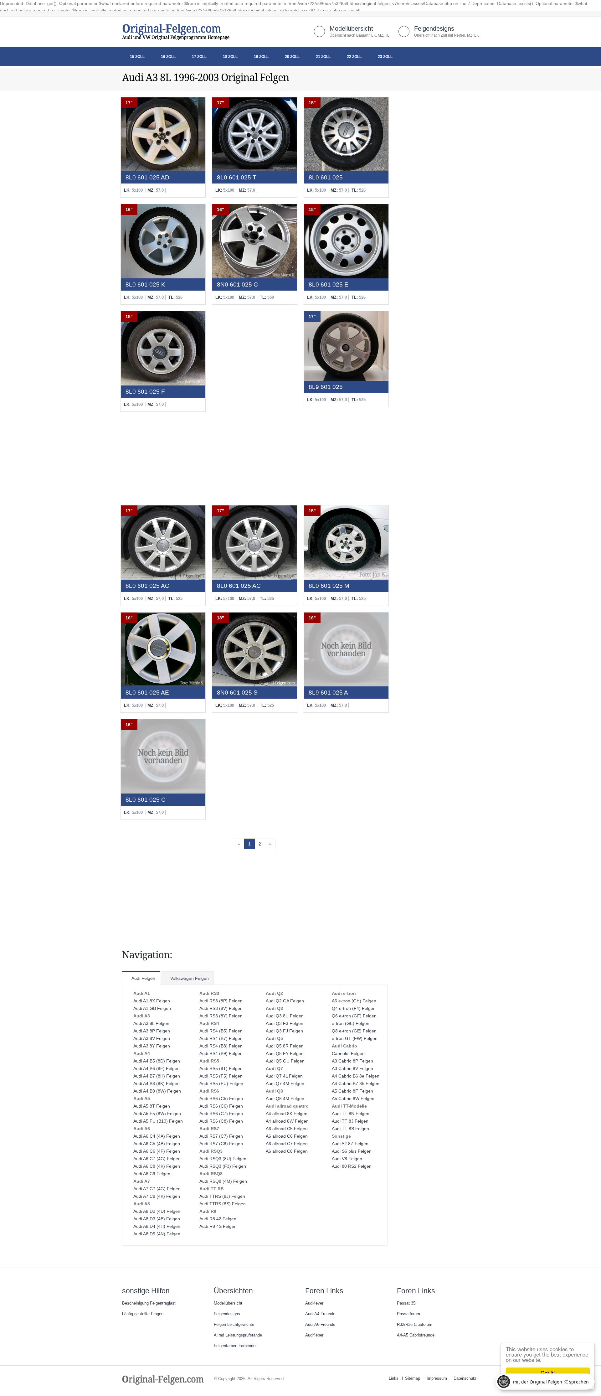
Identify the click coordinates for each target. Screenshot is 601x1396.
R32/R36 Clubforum (414, 1324)
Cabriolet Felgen (348, 1053)
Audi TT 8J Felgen (350, 1121)
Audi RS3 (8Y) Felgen (221, 1015)
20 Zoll (292, 56)
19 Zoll (261, 56)
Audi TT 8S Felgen (350, 1128)
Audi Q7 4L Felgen (284, 1075)
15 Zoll (137, 56)
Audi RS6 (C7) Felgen (221, 1113)
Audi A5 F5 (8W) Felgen (157, 1113)
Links (393, 1378)
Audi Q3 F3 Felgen (284, 1023)
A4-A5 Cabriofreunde (415, 1335)
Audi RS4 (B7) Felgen (221, 1038)
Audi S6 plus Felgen (352, 1151)
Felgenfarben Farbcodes (236, 1346)
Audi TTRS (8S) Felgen (222, 1203)
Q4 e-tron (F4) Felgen (354, 1008)
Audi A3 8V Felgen (151, 1038)
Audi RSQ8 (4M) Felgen (223, 1181)
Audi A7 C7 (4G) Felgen (157, 1188)
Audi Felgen (143, 978)
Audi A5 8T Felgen (151, 1106)
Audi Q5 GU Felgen (285, 1060)
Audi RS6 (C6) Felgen (221, 1106)
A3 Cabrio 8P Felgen (352, 1060)
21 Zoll (323, 56)
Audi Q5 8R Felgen (285, 1045)
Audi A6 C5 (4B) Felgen (156, 1143)
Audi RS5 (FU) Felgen (221, 1083)
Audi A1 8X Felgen (151, 1000)
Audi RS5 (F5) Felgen (221, 1075)
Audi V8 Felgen (347, 1158)
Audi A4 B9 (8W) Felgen (157, 1091)
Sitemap (412, 1378)
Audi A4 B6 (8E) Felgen (156, 1068)
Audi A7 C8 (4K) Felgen (156, 1196)
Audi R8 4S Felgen (218, 1226)
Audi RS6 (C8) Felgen (221, 1121)
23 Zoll (385, 56)
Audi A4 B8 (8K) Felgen (156, 1083)
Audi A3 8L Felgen (151, 1023)
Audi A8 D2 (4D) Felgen (156, 1211)
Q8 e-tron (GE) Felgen (354, 1030)
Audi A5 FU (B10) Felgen (158, 1121)
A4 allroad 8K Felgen (286, 1113)
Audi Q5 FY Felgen (285, 1053)
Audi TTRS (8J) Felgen (222, 1196)
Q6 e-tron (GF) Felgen (354, 1015)
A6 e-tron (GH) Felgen (354, 1000)
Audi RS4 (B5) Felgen (221, 1030)
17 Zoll (199, 56)
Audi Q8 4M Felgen (285, 1098)
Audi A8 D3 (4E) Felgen (156, 1218)
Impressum (437, 1378)
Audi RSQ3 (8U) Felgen (222, 1158)
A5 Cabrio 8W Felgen (353, 1098)
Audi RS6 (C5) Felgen (221, 1098)
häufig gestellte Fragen (142, 1314)
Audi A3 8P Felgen (151, 1030)
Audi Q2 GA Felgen (285, 1000)
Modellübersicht (351, 28)
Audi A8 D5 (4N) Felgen (156, 1233)
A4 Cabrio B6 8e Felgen (355, 1075)
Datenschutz (465, 1378)
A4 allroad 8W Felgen (287, 1121)
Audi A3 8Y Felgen (151, 1045)
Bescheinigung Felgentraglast (149, 1303)
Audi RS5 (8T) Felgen (221, 1068)
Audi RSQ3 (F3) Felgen (222, 1166)
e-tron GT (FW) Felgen (355, 1038)
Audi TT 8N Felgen (350, 1113)
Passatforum (408, 1314)
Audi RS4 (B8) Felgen (221, 1045)
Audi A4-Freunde (320, 1314)
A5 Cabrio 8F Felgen (352, 1091)
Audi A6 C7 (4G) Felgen (157, 1158)
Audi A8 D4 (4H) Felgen (156, 1226)
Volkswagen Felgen (189, 978)
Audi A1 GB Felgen (152, 1008)
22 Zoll (354, 56)
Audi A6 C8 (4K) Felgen (156, 1166)
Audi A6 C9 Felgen (151, 1173)
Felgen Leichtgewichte (234, 1324)
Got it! (548, 1373)
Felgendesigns (434, 28)
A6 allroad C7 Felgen (287, 1143)
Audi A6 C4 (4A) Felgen (156, 1136)
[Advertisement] (254, 405)
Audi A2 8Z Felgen (350, 1143)
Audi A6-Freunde (320, 1324)
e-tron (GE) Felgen (350, 1023)
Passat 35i (406, 1303)
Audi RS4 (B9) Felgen (221, 1053)
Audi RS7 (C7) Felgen (221, 1136)
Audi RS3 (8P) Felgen (221, 1000)
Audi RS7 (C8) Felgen (221, 1143)
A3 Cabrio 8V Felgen (352, 1068)
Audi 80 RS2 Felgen (352, 1166)
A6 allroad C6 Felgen (287, 1136)
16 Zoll (168, 56)
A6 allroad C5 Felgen (287, 1128)
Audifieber (314, 1335)
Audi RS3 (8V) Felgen (221, 1008)
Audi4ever (314, 1303)
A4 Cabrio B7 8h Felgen (355, 1083)
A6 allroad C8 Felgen (287, 1151)
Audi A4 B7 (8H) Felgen (156, 1075)
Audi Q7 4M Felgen (285, 1083)
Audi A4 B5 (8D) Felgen (156, 1060)
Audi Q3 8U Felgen (285, 1015)
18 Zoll (230, 56)
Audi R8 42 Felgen (217, 1218)
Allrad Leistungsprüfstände (238, 1335)
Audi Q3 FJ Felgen (284, 1030)
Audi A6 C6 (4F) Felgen (156, 1151)
